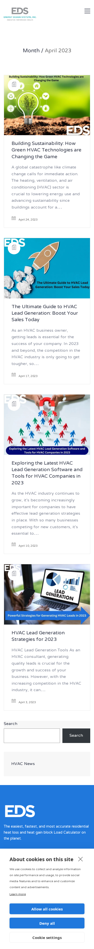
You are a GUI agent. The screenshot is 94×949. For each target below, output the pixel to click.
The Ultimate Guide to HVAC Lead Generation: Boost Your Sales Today (45, 314)
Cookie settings (47, 937)
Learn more (18, 894)
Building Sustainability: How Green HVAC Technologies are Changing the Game (46, 150)
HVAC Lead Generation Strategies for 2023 (38, 636)
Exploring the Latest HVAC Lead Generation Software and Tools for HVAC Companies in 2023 (47, 473)
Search (10, 724)
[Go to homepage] (36, 21)
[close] (80, 859)
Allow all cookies (47, 908)
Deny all (47, 923)
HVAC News (23, 764)
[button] (87, 11)
